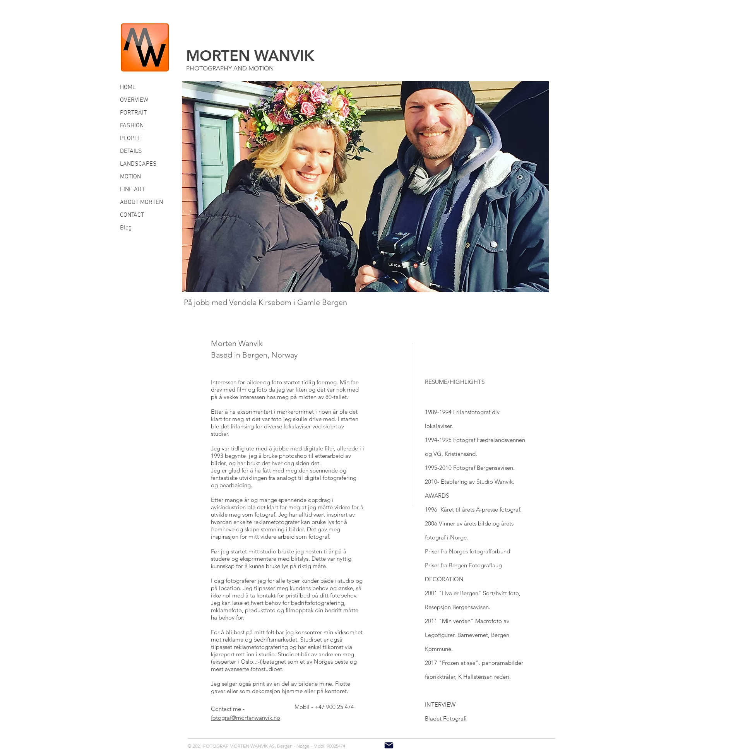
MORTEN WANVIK (250, 55)
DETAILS (131, 151)
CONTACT (132, 215)
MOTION (130, 177)
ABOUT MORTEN (141, 202)
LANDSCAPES (138, 164)
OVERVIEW (134, 100)
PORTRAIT (133, 113)
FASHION (132, 126)
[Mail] (389, 745)
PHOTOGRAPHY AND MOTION (230, 68)
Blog (126, 228)
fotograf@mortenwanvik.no (245, 717)
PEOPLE (130, 138)
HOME (128, 87)
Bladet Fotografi (446, 718)
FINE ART (132, 189)
